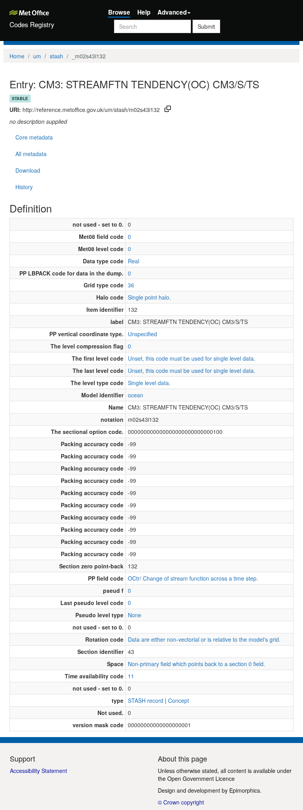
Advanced (172, 12)
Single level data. (149, 383)
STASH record (145, 700)
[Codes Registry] (52, 12)
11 (131, 676)
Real (133, 261)
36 (131, 285)
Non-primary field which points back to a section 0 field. (196, 664)
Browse (119, 12)
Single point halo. (149, 297)
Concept (178, 700)
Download (27, 170)
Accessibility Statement (38, 771)
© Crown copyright (181, 802)
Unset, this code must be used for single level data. (191, 358)
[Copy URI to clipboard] (168, 110)
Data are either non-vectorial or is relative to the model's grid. (204, 639)
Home (16, 56)
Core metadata (34, 137)
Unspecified (142, 334)
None (134, 615)
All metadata (31, 154)
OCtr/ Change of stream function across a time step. (193, 578)
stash (56, 56)
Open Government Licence (201, 778)
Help (143, 12)
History (24, 187)
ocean (135, 395)
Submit (206, 26)
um (37, 56)
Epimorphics (244, 790)
